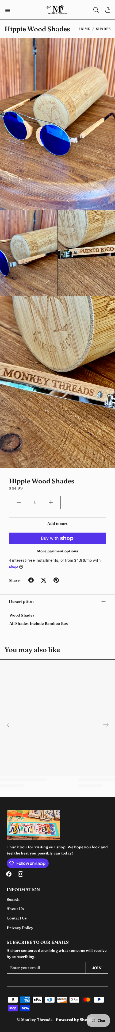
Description (21, 601)
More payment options (57, 551)
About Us (15, 908)
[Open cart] (108, 10)
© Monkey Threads (34, 1019)
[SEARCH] (96, 10)
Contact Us (17, 918)
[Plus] (50, 502)
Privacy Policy (20, 927)
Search (13, 899)
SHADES (103, 29)
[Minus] (18, 502)
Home (84, 29)
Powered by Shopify (75, 1019)
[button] (9, 9)
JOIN (97, 967)
